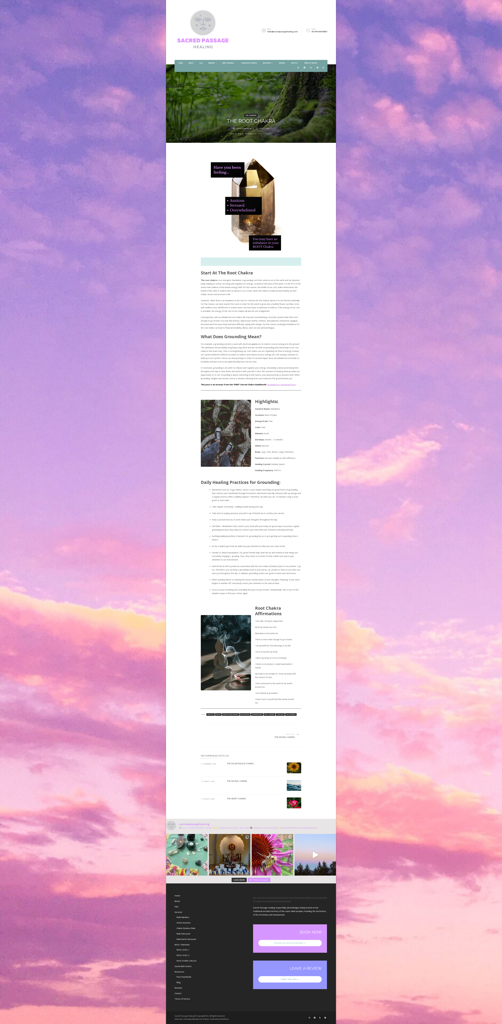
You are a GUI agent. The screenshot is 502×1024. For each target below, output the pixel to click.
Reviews (282, 63)
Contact (294, 63)
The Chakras (250, 115)
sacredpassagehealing (243, 128)
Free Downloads (183, 976)
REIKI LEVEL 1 (182, 949)
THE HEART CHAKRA (236, 798)
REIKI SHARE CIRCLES (186, 960)
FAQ (200, 63)
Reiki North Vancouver (186, 939)
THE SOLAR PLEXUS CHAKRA (240, 763)
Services (211, 63)
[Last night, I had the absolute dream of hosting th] (229, 855)
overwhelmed (257, 714)
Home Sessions (183, 922)
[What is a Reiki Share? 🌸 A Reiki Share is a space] (187, 855)
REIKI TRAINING (228, 63)
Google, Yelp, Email (289, 979)
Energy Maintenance (231, 714)
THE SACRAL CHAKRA (237, 781)
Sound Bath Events (249, 63)
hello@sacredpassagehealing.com (282, 31)
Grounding (245, 714)
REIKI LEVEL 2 (182, 955)
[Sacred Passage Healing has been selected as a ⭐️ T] (272, 855)
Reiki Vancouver (183, 933)
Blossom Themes (202, 1019)
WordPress (224, 1019)
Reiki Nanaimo (182, 917)
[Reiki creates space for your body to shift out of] (315, 855)
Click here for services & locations (288, 943)
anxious (210, 714)
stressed (280, 714)
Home (180, 63)
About (191, 63)
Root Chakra (269, 714)
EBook (218, 714)
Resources (267, 63)
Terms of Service (310, 63)
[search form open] (323, 68)
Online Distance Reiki (185, 928)
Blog (178, 982)
